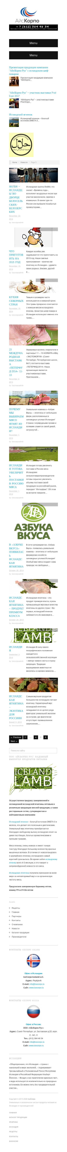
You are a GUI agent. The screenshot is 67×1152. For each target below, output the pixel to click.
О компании (17, 924)
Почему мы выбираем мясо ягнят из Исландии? (16, 420)
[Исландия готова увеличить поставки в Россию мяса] (33, 454)
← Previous (16, 737)
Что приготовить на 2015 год (16, 257)
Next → (14, 741)
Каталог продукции (20, 932)
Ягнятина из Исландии (46, 229)
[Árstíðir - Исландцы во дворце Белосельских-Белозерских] (33, 176)
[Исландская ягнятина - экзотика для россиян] (33, 685)
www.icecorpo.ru (36, 1045)
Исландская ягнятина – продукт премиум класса (16, 607)
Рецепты (16, 907)
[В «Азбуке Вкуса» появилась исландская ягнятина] (33, 522)
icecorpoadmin (17, 222)
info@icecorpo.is (37, 984)
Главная (15, 912)
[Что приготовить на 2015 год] (33, 238)
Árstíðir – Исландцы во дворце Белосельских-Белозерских (16, 199)
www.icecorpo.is (36, 987)
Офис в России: (33, 1024)
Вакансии (13, 1141)
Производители (19, 936)
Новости (23, 162)
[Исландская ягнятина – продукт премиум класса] (33, 587)
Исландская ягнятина (19, 872)
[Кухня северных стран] (33, 286)
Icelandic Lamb (30, 504)
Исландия (13, 1127)
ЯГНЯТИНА (13, 1122)
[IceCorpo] (27, 14)
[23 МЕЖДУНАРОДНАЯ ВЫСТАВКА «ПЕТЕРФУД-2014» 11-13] (33, 335)
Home (14, 162)
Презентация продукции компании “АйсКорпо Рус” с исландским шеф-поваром (29, 71)
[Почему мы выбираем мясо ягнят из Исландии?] (33, 398)
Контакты (16, 920)
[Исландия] (33, 636)
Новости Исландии (48, 169)
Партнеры (16, 916)
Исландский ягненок (20, 114)
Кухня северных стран (16, 300)
